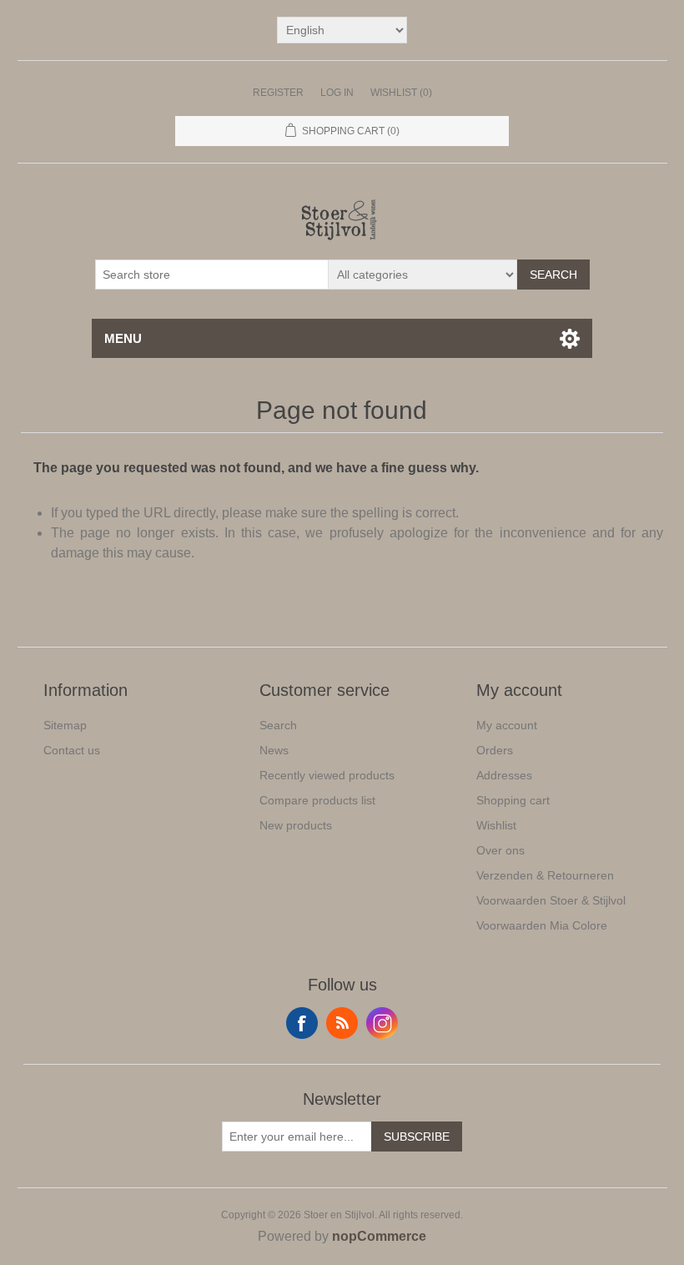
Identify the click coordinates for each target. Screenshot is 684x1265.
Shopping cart (513, 800)
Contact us (71, 750)
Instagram (382, 1023)
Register (278, 92)
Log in (337, 92)
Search (553, 274)
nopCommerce (379, 1236)
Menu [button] (123, 338)
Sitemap (65, 725)
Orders (494, 750)
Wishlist (496, 825)
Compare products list (317, 800)
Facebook (302, 1023)
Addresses (504, 775)
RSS (342, 1023)
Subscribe (417, 1136)
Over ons (500, 850)
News (274, 750)
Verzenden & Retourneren (545, 875)
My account (506, 725)
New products (295, 825)
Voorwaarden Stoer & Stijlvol (551, 900)
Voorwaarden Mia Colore (541, 925)
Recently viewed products (327, 775)
